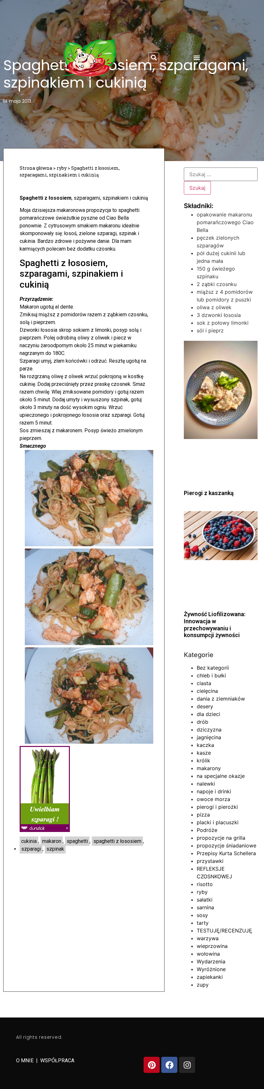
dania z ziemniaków (221, 698)
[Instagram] (187, 1065)
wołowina (208, 953)
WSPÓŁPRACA (57, 1060)
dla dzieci (208, 714)
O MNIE (25, 1060)
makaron (51, 841)
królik (203, 760)
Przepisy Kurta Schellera (226, 853)
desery (205, 706)
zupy (203, 984)
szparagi (31, 849)
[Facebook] (169, 1065)
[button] (153, 58)
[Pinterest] (152, 1065)
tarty (203, 923)
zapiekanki (210, 977)
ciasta (204, 683)
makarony (209, 768)
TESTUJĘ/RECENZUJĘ (224, 930)
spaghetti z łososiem (117, 841)
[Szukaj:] (221, 174)
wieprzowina (212, 946)
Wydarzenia (211, 961)
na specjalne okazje (221, 776)
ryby (62, 168)
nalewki (206, 783)
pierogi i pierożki (217, 807)
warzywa (208, 938)
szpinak (55, 849)
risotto (205, 884)
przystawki (210, 861)
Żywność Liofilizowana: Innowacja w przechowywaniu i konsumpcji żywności (214, 624)
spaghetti (77, 841)
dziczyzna (209, 729)
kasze (204, 753)
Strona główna (36, 168)
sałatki (204, 899)
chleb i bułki (211, 675)
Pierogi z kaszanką (209, 493)
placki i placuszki (218, 822)
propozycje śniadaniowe (226, 845)
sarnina (205, 907)
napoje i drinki (214, 791)
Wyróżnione (211, 969)
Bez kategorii (213, 667)
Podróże (207, 830)
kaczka (205, 745)
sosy (202, 915)
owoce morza (213, 799)
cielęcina (207, 691)
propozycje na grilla (221, 838)
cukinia (29, 841)
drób (202, 722)
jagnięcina (209, 737)
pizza (203, 814)
